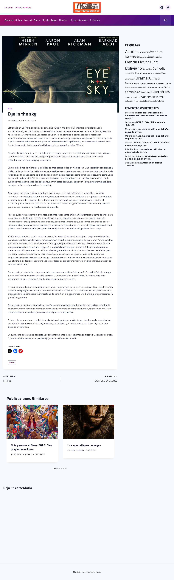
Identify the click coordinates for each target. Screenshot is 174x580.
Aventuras (131, 57)
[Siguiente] (109, 435)
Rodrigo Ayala (49, 20)
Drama (12, 362)
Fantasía (154, 78)
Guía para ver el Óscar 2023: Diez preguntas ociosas (31, 447)
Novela (159, 83)
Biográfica (152, 57)
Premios (128, 87)
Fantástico (131, 83)
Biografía (142, 57)
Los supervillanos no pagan (84, 445)
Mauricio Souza (32, 20)
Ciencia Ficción (137, 62)
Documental (130, 78)
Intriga (146, 83)
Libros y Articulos (79, 20)
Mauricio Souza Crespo (23, 454)
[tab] (55, 468)
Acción (130, 51)
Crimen (163, 73)
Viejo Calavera (145, 101)
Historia (140, 83)
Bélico (159, 57)
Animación (143, 52)
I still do (9, 379)
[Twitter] (168, 7)
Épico (161, 100)
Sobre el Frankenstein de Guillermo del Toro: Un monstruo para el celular (146, 115)
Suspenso (148, 96)
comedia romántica (153, 73)
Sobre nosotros (23, 7)
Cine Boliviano (141, 65)
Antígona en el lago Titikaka (143, 164)
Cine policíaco (147, 69)
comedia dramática (135, 73)
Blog (10, 108)
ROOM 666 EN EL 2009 (105, 379)
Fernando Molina (13, 20)
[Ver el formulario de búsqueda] (165, 20)
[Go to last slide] (11, 435)
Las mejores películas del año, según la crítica (147, 130)
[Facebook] (161, 7)
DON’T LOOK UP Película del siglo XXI (145, 124)
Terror (159, 97)
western (155, 100)
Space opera (145, 92)
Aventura (155, 51)
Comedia (159, 68)
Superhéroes (160, 91)
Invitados (95, 20)
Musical (152, 83)
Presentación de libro (139, 87)
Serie (160, 87)
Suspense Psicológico (133, 97)
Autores (9, 7)
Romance (152, 87)
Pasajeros (166, 83)
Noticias (63, 20)
